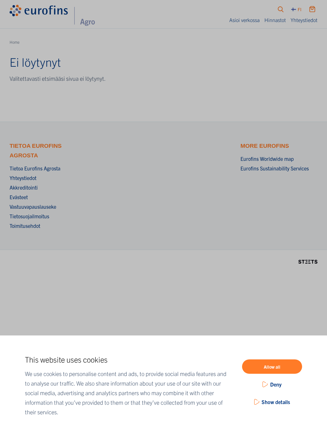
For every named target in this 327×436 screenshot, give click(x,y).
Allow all (272, 367)
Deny (276, 384)
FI (299, 9)
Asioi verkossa (244, 20)
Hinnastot (275, 20)
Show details (276, 402)
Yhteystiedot (304, 20)
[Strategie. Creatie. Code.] (307, 261)
